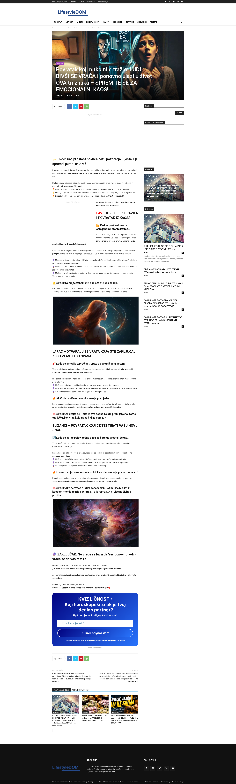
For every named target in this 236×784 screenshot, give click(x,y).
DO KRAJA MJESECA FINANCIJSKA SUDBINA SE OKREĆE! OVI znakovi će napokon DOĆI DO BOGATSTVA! (161, 303)
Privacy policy (90, 2)
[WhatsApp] (86, 106)
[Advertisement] (95, 133)
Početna (73, 2)
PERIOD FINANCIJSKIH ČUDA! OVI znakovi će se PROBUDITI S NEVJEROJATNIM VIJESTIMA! (94, 718)
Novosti (69, 22)
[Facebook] (165, 1)
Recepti (153, 22)
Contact (81, 2)
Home (54, 28)
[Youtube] (182, 1)
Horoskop (117, 22)
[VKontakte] (178, 1)
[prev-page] (53, 730)
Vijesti (80, 22)
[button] (181, 22)
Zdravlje (130, 22)
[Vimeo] (174, 1)
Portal (60, 95)
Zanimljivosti (92, 22)
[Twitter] (169, 1)
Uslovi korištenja (102, 2)
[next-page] (57, 730)
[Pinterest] (81, 106)
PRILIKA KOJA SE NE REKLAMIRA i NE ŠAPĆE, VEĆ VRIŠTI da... (163, 248)
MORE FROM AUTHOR (80, 690)
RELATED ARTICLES (61, 690)
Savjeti (106, 22)
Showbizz (142, 22)
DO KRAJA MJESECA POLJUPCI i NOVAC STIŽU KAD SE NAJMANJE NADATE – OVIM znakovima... (163, 320)
